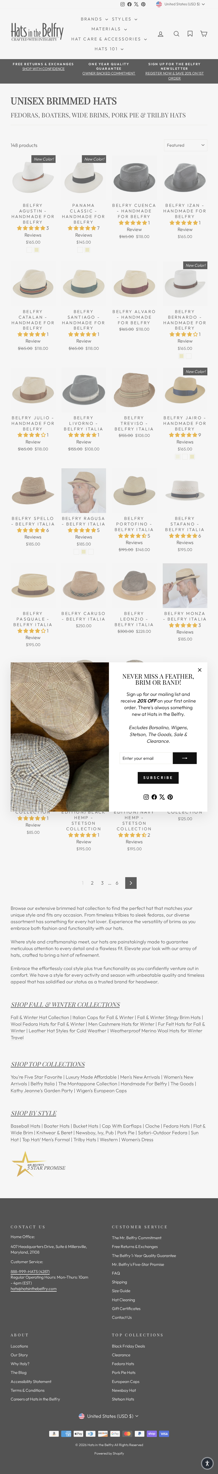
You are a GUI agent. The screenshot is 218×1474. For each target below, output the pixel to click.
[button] (207, 1463)
